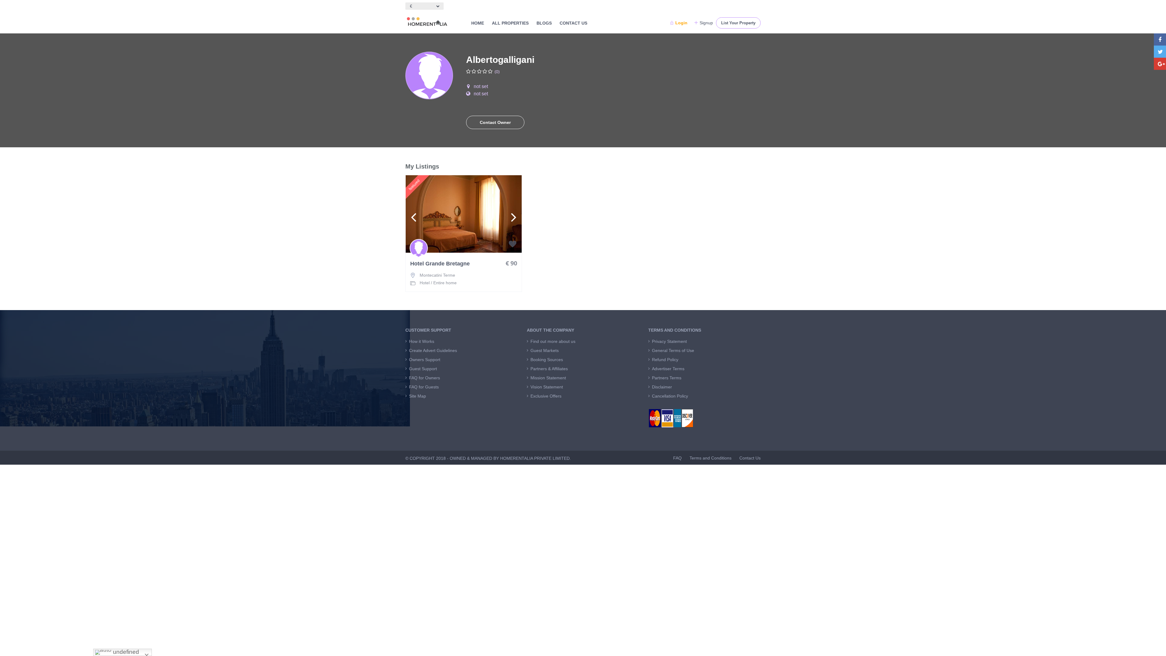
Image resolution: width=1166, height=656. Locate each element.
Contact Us (573, 23)
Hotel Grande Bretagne (440, 264)
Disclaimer (662, 386)
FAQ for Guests (424, 386)
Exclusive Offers (545, 396)
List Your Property (738, 23)
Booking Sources (546, 359)
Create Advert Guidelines (433, 350)
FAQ (677, 458)
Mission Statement (548, 377)
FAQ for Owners (424, 377)
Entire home (445, 282)
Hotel (425, 282)
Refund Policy (665, 359)
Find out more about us (552, 341)
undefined (125, 652)
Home (477, 23)
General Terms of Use (673, 350)
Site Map (417, 396)
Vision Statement (546, 386)
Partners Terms (666, 377)
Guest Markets (544, 350)
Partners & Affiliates (549, 368)
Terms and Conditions (710, 458)
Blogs (544, 23)
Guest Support (423, 368)
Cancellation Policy (670, 396)
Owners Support (424, 359)
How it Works (421, 341)
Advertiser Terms (668, 368)
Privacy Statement (669, 341)
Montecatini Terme (437, 275)
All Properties (510, 23)
